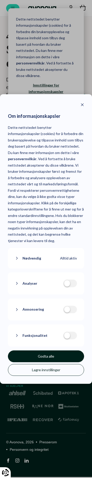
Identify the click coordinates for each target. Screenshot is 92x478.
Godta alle (46, 356)
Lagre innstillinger (46, 370)
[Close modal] (82, 105)
